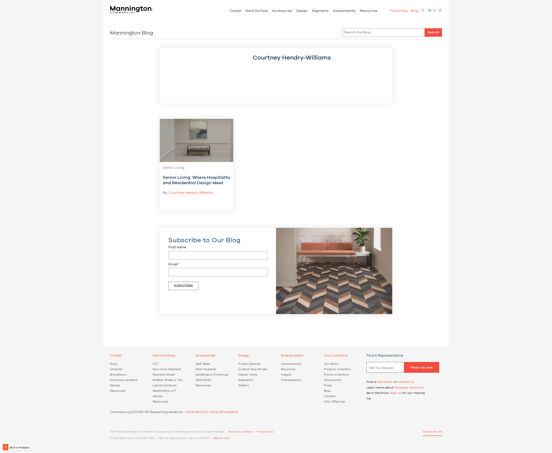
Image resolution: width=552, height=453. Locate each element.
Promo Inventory (336, 374)
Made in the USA (432, 432)
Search (433, 32)
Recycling (288, 369)
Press (328, 385)
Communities (291, 363)
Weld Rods (203, 380)
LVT (155, 363)
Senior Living (173, 167)
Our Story (331, 363)
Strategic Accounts (409, 387)
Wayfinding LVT (164, 390)
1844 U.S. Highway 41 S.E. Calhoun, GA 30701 (184, 438)
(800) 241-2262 (221, 438)
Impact (286, 374)
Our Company (336, 355)
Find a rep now (422, 367)
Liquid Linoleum (165, 385)
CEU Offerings (334, 401)
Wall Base (203, 363)
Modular (116, 369)
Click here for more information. (212, 412)
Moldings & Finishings (212, 374)
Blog (414, 11)
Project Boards (249, 363)
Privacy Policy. (265, 432)
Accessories (282, 11)
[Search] (423, 11)
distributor (385, 382)
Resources (368, 11)
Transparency (291, 380)
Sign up (395, 393)
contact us (406, 382)
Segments (320, 11)
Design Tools (247, 374)
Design (302, 11)
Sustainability (344, 11)
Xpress (115, 385)
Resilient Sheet (164, 374)
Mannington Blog (131, 33)
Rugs (113, 363)
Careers (330, 396)
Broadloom (118, 374)
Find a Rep (399, 11)
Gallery (243, 385)
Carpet (235, 11)
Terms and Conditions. (241, 432)
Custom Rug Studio (253, 369)
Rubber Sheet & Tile (167, 380)
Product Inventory (337, 369)
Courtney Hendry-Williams (191, 192)
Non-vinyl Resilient (167, 369)
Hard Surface (256, 11)
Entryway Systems (124, 380)
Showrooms (333, 380)
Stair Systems (206, 369)
